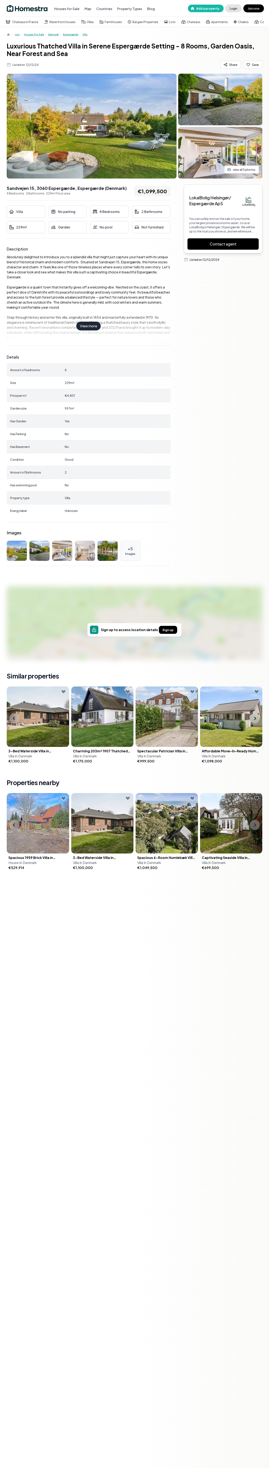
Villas (90, 22)
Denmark (53, 34)
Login (233, 8)
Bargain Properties (145, 22)
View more (88, 326)
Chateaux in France (25, 22)
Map (87, 9)
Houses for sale (34, 34)
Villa (84, 34)
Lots (172, 22)
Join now (254, 8)
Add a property (207, 8)
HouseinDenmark (22, 862)
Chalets (243, 22)
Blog (151, 9)
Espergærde (70, 34)
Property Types (129, 9)
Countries (104, 9)
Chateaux (193, 22)
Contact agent (223, 243)
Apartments (219, 22)
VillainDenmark (20, 756)
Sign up (168, 630)
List (17, 34)
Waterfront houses (62, 22)
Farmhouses (113, 22)
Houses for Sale (66, 9)
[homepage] (9, 34)
